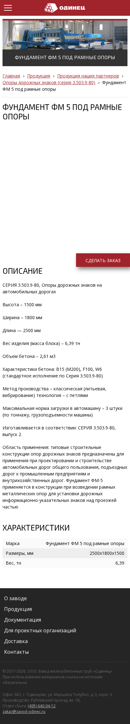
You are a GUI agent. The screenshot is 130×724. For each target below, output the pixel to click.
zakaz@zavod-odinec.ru (24, 711)
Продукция (18, 609)
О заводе (15, 598)
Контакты (16, 651)
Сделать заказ (103, 260)
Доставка (16, 641)
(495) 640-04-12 (42, 706)
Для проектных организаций (40, 630)
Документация (22, 619)
